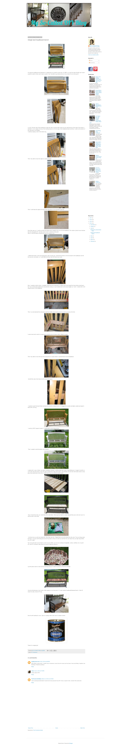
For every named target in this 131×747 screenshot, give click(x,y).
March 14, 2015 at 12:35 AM (47, 678)
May (92, 236)
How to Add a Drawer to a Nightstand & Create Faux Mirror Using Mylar (98, 145)
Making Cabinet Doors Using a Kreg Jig (99, 157)
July (92, 228)
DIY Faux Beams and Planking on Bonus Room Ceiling (98, 170)
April (92, 237)
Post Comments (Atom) (38, 730)
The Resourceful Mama (36, 678)
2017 (91, 217)
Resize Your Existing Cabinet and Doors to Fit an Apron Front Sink (99, 79)
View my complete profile (93, 54)
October (92, 226)
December (93, 224)
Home (56, 728)
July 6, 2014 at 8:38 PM (45, 661)
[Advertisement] (56, 30)
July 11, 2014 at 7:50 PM (39, 670)
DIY (32, 652)
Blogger (71, 743)
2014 (91, 223)
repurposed (35, 652)
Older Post (82, 728)
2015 (91, 221)
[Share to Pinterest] (56, 650)
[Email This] (50, 650)
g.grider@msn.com (35, 661)
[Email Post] (48, 650)
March (92, 239)
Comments (92, 62)
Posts (91, 60)
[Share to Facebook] (54, 650)
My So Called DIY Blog (94, 46)
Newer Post (30, 728)
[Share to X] (53, 650)
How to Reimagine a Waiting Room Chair (98, 105)
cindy (32, 670)
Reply (32, 666)
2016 (91, 219)
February (93, 241)
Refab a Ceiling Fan (98, 182)
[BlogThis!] (51, 650)
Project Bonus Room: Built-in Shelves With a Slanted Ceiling (99, 92)
